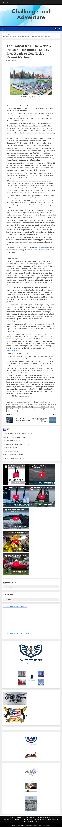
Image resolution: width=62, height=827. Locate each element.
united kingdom (13, 411)
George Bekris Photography (11, 819)
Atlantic (41, 402)
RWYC (24, 409)
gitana (35, 404)
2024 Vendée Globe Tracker (11, 441)
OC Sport (29, 406)
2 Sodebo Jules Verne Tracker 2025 (14, 437)
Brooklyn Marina (15, 404)
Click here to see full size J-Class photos (15, 606)
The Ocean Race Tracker (31, 821)
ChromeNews (37, 825)
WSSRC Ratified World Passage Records (15, 458)
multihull (24, 406)
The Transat (47, 409)
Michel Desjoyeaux (11, 406)
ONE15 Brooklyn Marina (43, 406)
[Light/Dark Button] (56, 29)
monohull (19, 406)
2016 (36, 402)
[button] (2, 29)
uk (7, 411)
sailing (32, 409)
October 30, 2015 (15, 60)
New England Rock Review (26, 819)
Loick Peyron (48, 404)
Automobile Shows (27, 817)
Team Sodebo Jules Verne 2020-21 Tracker (16, 444)
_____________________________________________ (17, 669)
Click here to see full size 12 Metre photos (16, 633)
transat (52, 409)
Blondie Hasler (47, 402)
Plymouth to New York (17, 409)
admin (9, 60)
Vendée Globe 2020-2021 (10, 451)
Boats (13, 817)
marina (53, 404)
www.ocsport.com (12, 350)
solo (36, 409)
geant (31, 404)
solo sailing (40, 409)
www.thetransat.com (40, 250)
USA (19, 411)
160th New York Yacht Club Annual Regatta (20, 402)
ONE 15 (34, 406)
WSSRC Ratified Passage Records (13, 455)
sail (28, 409)
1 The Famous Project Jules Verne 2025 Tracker (17, 434)
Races (46, 817)
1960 (33, 402)
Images (51, 817)
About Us (35, 817)
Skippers (18, 817)
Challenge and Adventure (31, 14)
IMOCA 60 (41, 404)
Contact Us (41, 817)
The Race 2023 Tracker (10, 448)
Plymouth (9, 409)
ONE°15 (52, 406)
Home (9, 817)
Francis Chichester (25, 404)
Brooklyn (9, 404)
